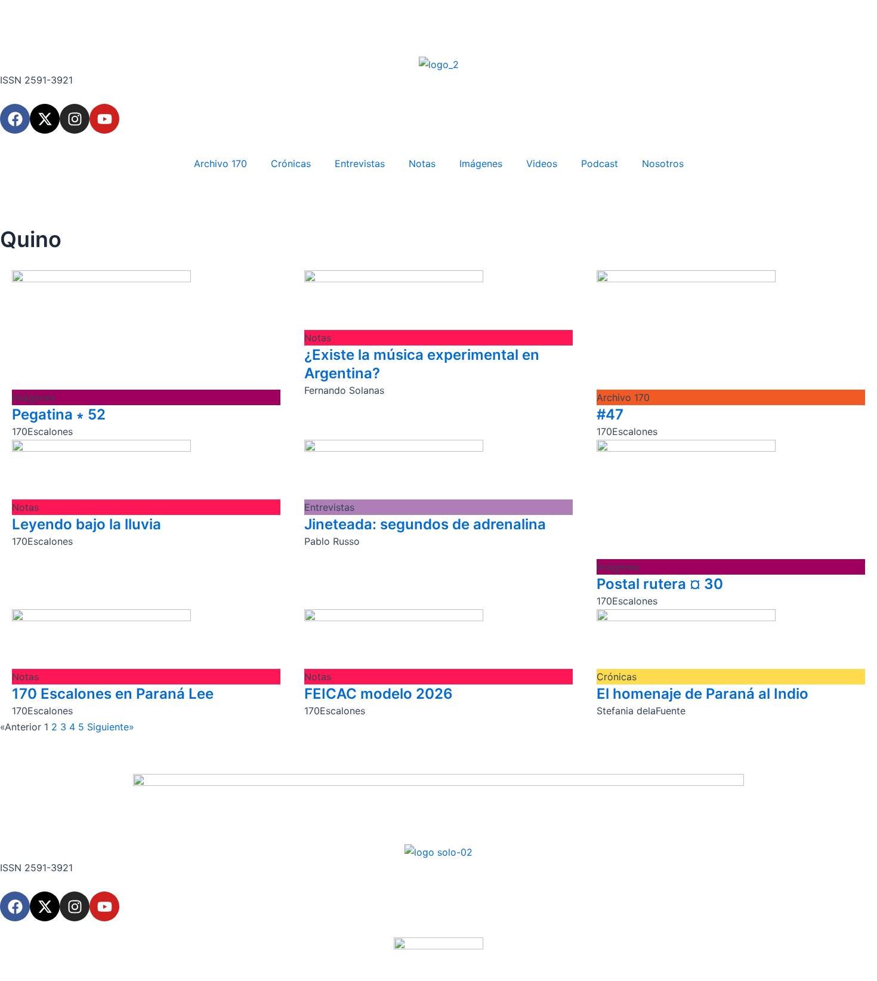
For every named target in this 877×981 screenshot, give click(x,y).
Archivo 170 (220, 163)
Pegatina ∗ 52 (59, 414)
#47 (610, 414)
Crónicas (291, 163)
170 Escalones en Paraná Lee (113, 693)
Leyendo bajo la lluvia (86, 524)
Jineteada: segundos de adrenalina (425, 524)
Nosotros (663, 163)
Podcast (599, 163)
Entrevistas (360, 163)
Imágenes (480, 163)
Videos (541, 163)
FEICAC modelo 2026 (378, 693)
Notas (422, 163)
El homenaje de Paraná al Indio (702, 693)
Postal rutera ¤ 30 (660, 584)
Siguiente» (110, 727)
